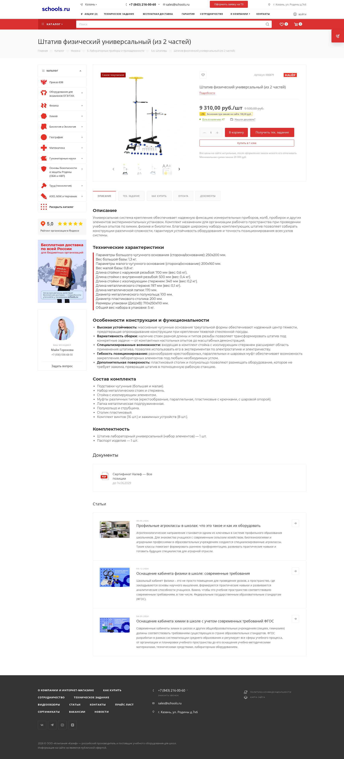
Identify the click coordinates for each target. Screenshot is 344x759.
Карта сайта (257, 697)
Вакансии (77, 712)
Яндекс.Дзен (72, 725)
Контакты (98, 704)
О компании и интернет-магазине (66, 690)
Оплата (183, 195)
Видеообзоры (49, 704)
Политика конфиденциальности (270, 692)
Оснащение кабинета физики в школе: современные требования (193, 573)
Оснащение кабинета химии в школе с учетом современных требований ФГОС (205, 621)
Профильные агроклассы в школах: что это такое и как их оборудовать (198, 525)
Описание (104, 195)
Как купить (159, 195)
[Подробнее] (295, 523)
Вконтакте (42, 725)
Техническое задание (91, 697)
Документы (208, 195)
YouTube (62, 725)
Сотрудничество (51, 697)
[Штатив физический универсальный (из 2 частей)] (146, 115)
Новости (102, 712)
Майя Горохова (62, 350)
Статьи (75, 704)
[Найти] (267, 24)
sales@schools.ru (178, 4)
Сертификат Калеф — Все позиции (132, 476)
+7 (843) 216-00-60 (142, 4)
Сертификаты (49, 712)
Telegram (52, 725)
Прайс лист (124, 704)
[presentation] (113, 169)
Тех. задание (131, 195)
